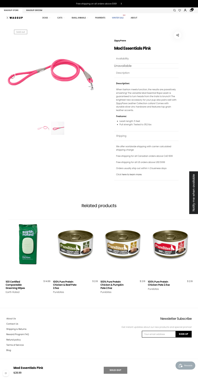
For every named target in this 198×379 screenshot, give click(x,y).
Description (123, 72)
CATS (59, 17)
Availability (122, 58)
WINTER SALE (118, 17)
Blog (8, 350)
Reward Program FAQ (17, 334)
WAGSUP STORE (11, 10)
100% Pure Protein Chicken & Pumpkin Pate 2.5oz (112, 285)
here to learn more (132, 174)
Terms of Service (15, 345)
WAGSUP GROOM (34, 10)
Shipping (121, 136)
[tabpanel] (50, 74)
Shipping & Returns (16, 329)
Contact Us (12, 323)
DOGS (45, 17)
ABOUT (134, 17)
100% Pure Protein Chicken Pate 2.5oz (159, 283)
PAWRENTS (100, 17)
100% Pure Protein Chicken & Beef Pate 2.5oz (65, 285)
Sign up (183, 334)
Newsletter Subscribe (176, 318)
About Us (11, 318)
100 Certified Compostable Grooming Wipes (15, 285)
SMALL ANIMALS (79, 17)
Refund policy (13, 339)
